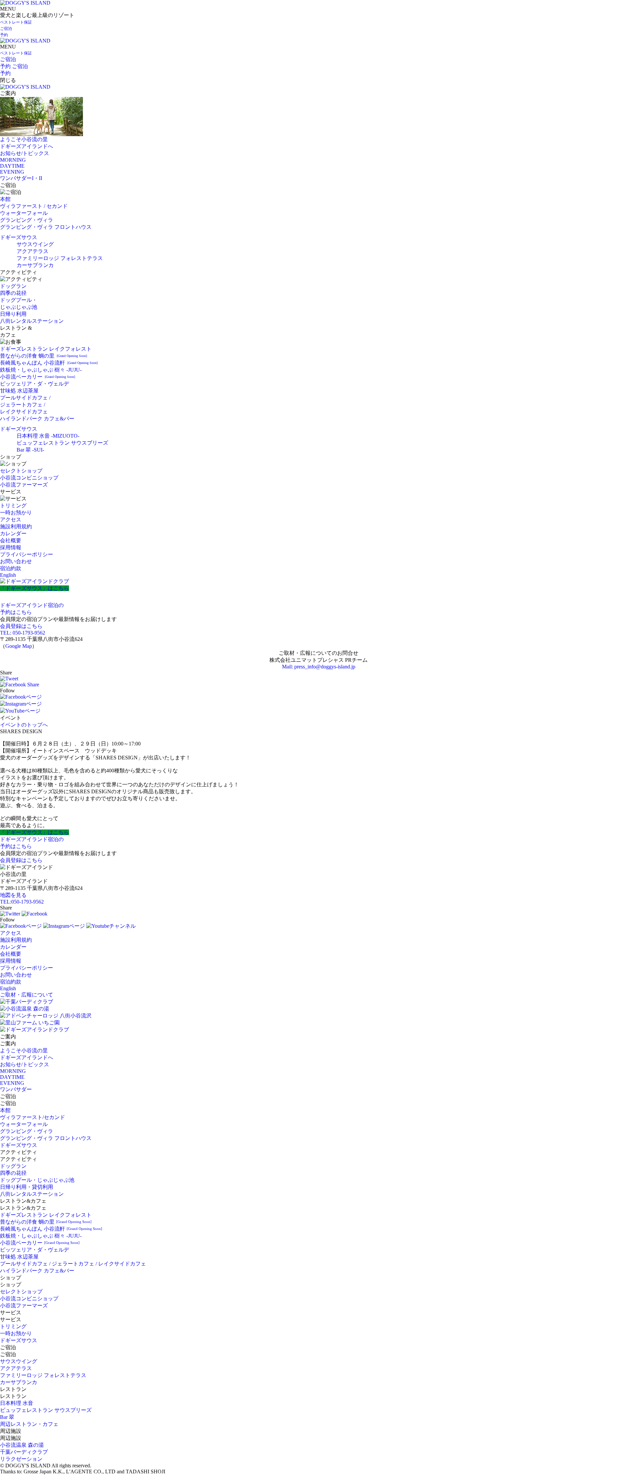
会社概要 (10, 540)
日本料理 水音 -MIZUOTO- (48, 436)
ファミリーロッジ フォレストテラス (60, 258)
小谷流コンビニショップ (29, 477)
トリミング (13, 505)
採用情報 (10, 547)
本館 (5, 199)
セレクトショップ (21, 471)
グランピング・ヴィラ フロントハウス (46, 227)
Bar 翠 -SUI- (30, 450)
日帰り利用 (13, 314)
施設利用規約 (16, 526)
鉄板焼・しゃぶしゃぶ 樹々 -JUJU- (41, 370)
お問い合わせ (16, 561)
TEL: (22, 902)
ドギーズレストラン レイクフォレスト (46, 349)
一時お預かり (16, 512)
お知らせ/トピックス (24, 153)
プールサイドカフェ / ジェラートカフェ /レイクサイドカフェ (25, 404)
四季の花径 (13, 293)
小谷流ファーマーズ (24, 484)
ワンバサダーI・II (21, 178)
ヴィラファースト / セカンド (34, 206)
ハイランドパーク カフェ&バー (37, 418)
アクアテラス (32, 251)
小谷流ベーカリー (37, 377)
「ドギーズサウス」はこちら (34, 588)
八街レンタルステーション (32, 321)
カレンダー (13, 533)
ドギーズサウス (18, 237)
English (8, 575)
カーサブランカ (35, 265)
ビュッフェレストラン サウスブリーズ (62, 443)
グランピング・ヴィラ (26, 220)
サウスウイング (35, 244)
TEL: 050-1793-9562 (22, 633)
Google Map (18, 646)
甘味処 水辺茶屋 (19, 390)
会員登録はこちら (21, 626)
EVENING (12, 172)
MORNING (13, 160)
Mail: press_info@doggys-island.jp (318, 666)
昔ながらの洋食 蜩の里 (43, 356)
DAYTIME (12, 166)
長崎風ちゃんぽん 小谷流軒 (49, 363)
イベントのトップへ (24, 725)
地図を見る (13, 895)
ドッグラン (13, 286)
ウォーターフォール (24, 213)
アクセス (10, 519)
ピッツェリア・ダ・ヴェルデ (34, 384)
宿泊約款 (10, 568)
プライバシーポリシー (26, 554)
